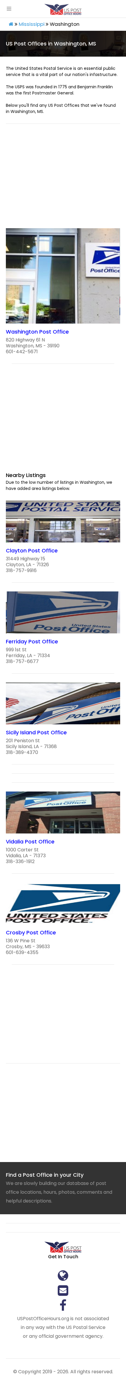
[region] (63, 179)
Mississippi (32, 24)
